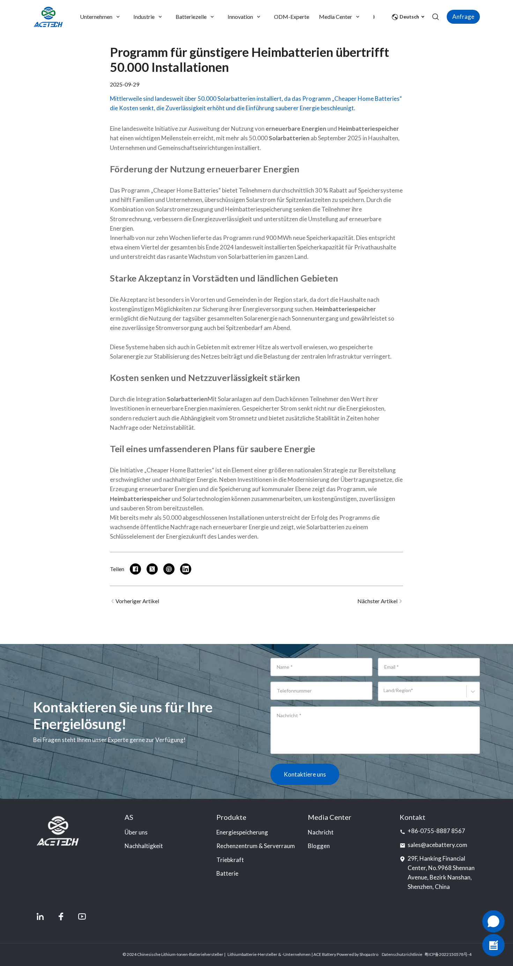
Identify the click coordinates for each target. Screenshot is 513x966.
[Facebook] (61, 916)
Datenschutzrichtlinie (402, 954)
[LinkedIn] (40, 916)
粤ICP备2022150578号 (446, 954)
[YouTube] (82, 916)
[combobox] (384, 694)
